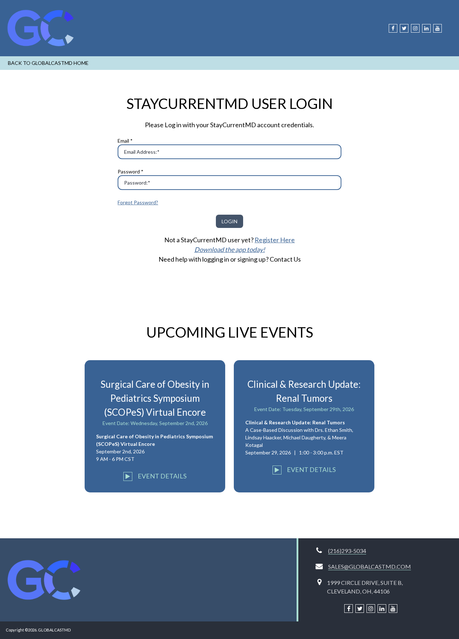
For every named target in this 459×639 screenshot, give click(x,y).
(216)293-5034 (347, 550)
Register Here (275, 240)
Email (125, 141)
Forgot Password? (138, 202)
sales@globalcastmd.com (369, 566)
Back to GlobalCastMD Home (48, 63)
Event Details (161, 476)
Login (229, 221)
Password (130, 171)
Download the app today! (229, 249)
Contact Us (285, 259)
